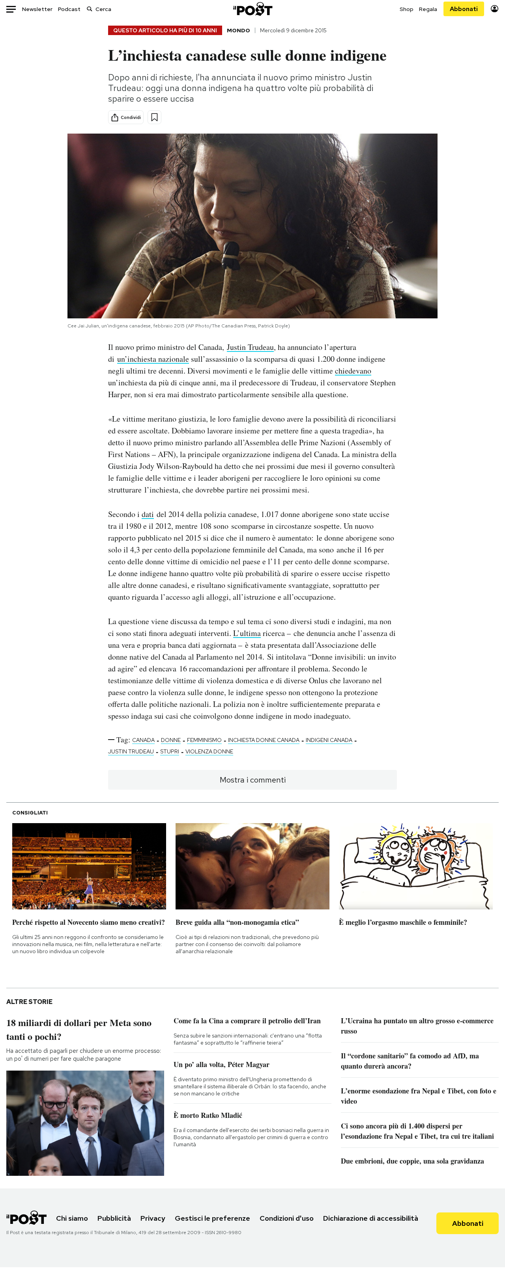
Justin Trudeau (250, 347)
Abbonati (464, 9)
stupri (169, 751)
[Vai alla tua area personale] (494, 9)
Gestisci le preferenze (212, 1218)
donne (171, 740)
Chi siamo (72, 1218)
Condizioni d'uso (287, 1218)
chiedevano (353, 370)
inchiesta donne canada (263, 740)
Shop (406, 9)
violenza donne (209, 751)
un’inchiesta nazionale (153, 358)
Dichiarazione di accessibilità (370, 1218)
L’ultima (247, 633)
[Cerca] (89, 8)
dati (148, 514)
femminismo (204, 740)
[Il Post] (252, 9)
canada (143, 740)
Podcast (69, 9)
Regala (428, 9)
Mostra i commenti (253, 780)
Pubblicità (114, 1218)
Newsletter (37, 9)
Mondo (238, 30)
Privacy (152, 1218)
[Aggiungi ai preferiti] (154, 117)
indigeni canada (329, 740)
